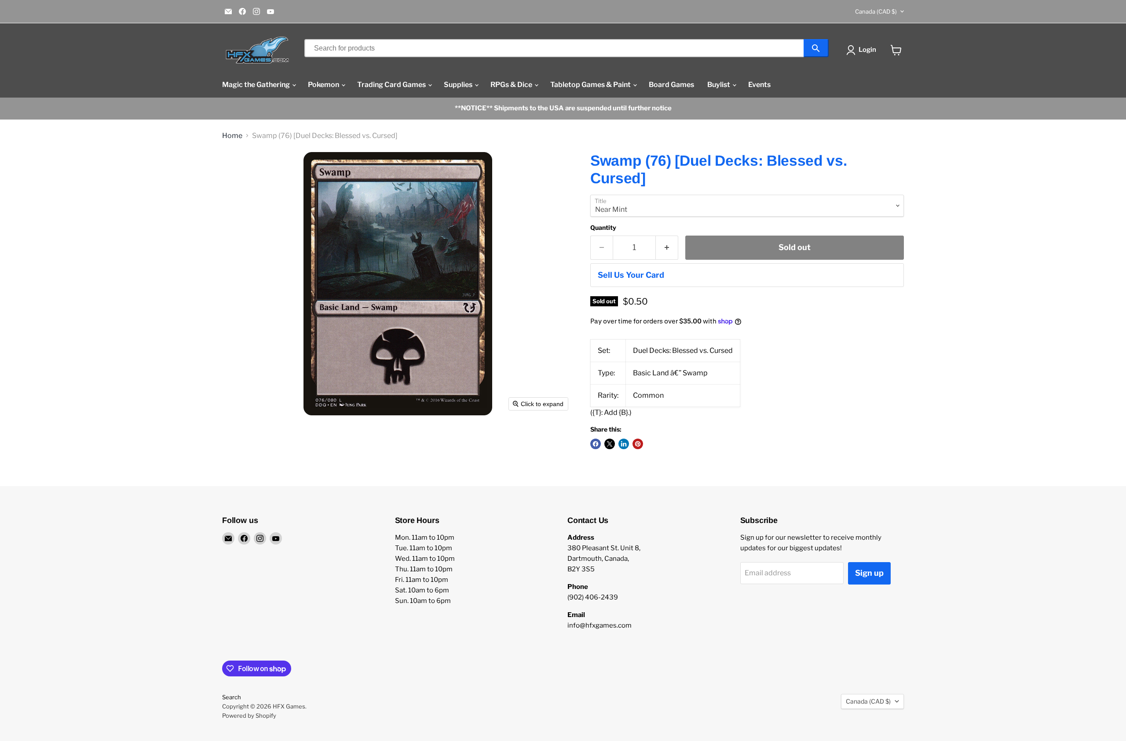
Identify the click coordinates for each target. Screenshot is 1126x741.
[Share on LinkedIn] (623, 444)
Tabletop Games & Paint (591, 84)
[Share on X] (609, 444)
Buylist (719, 84)
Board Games (671, 84)
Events (759, 84)
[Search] (816, 48)
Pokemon (324, 84)
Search (231, 697)
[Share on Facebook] (595, 444)
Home (232, 136)
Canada (876, 11)
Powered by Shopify (249, 715)
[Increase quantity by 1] (667, 248)
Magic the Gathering (256, 84)
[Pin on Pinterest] (637, 444)
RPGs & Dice (512, 84)
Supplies (459, 84)
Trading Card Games (392, 84)
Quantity (603, 227)
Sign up (869, 573)
